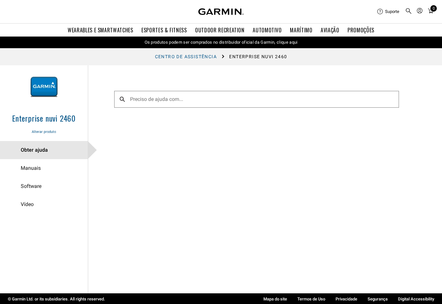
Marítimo (301, 30)
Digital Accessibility (416, 299)
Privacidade (346, 299)
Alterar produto (44, 132)
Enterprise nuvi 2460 (44, 118)
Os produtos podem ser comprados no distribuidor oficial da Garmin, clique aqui (221, 42)
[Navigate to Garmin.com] (221, 11)
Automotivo (267, 30)
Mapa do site (275, 299)
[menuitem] (388, 11)
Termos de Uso (311, 299)
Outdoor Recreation (220, 30)
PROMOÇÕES (361, 30)
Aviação (330, 30)
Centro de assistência (186, 56)
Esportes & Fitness (164, 30)
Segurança (378, 299)
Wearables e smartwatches (100, 30)
